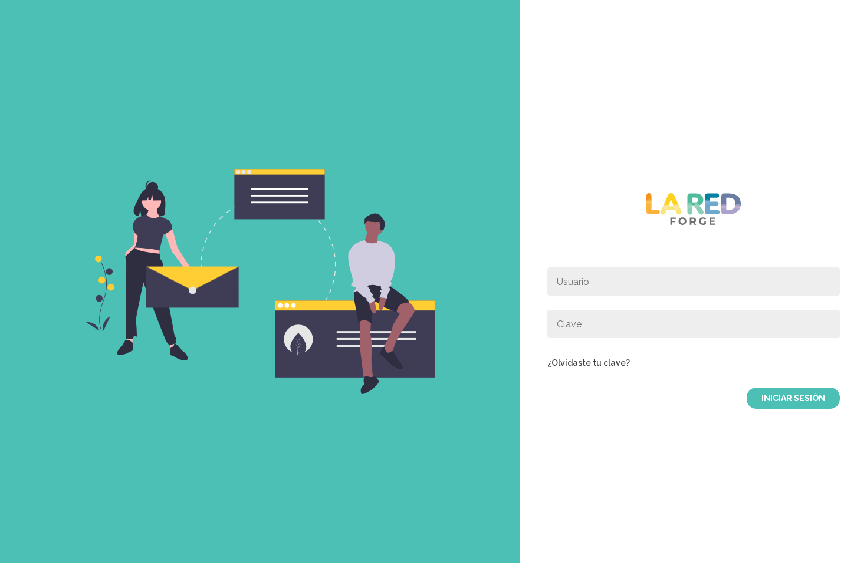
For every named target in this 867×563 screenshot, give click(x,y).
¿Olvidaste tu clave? (588, 362)
